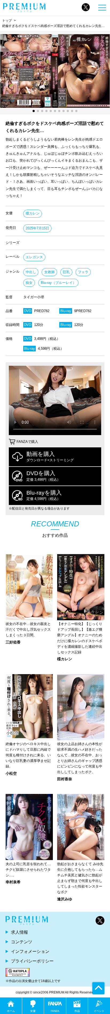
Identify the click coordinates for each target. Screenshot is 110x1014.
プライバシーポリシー (32, 961)
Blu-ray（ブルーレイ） (58, 283)
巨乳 (66, 272)
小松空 (11, 773)
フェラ (83, 272)
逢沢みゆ (64, 899)
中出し (31, 272)
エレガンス (34, 257)
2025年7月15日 (37, 228)
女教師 (49, 272)
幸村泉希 (13, 882)
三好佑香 (13, 642)
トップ (7, 20)
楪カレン (33, 213)
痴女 (29, 283)
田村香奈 (64, 779)
